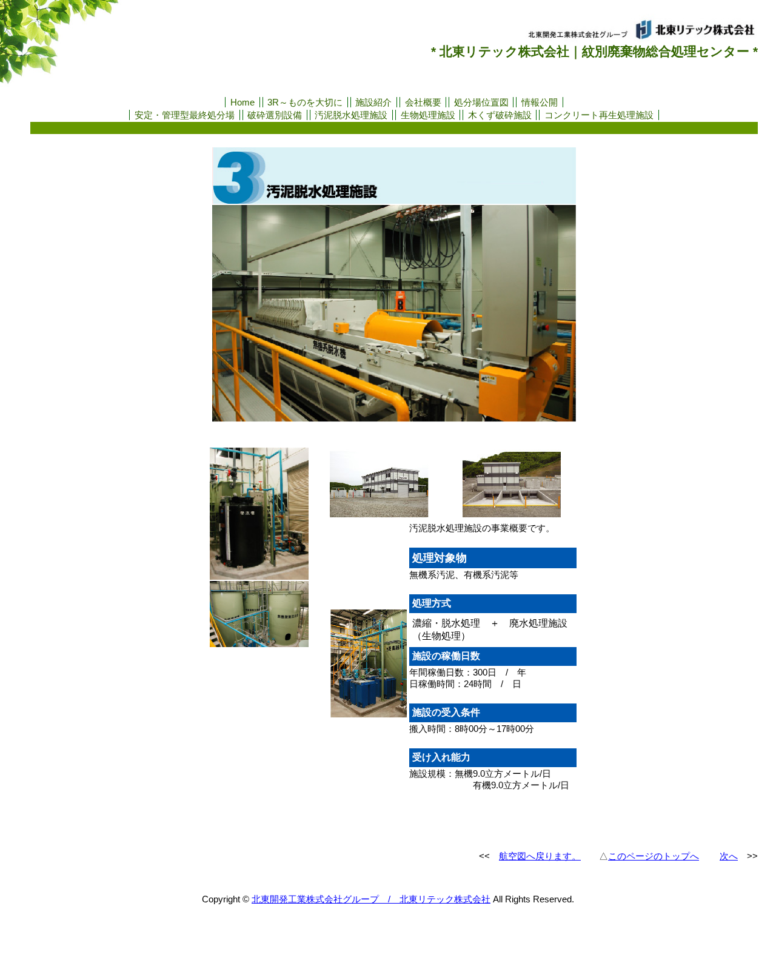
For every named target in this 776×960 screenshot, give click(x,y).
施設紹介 (373, 102)
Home (242, 102)
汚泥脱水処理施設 (351, 115)
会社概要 (423, 102)
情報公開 (539, 102)
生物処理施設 (428, 115)
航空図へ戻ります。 (540, 856)
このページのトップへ (653, 856)
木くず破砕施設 (500, 115)
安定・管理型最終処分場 (185, 115)
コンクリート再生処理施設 (599, 115)
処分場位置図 (481, 102)
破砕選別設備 (274, 115)
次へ (729, 856)
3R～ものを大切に (305, 102)
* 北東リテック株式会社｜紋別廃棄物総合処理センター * (594, 51)
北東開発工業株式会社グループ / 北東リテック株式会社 (371, 899)
